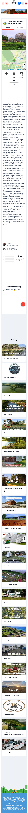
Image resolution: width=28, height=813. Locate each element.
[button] (14, 60)
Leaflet (11, 69)
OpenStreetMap (17, 69)
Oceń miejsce (21, 76)
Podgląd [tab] (8, 27)
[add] (23, 304)
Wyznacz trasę (6, 76)
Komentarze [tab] (20, 27)
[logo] (14, 2)
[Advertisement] (14, 92)
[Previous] (4, 40)
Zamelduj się (14, 76)
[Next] (23, 40)
